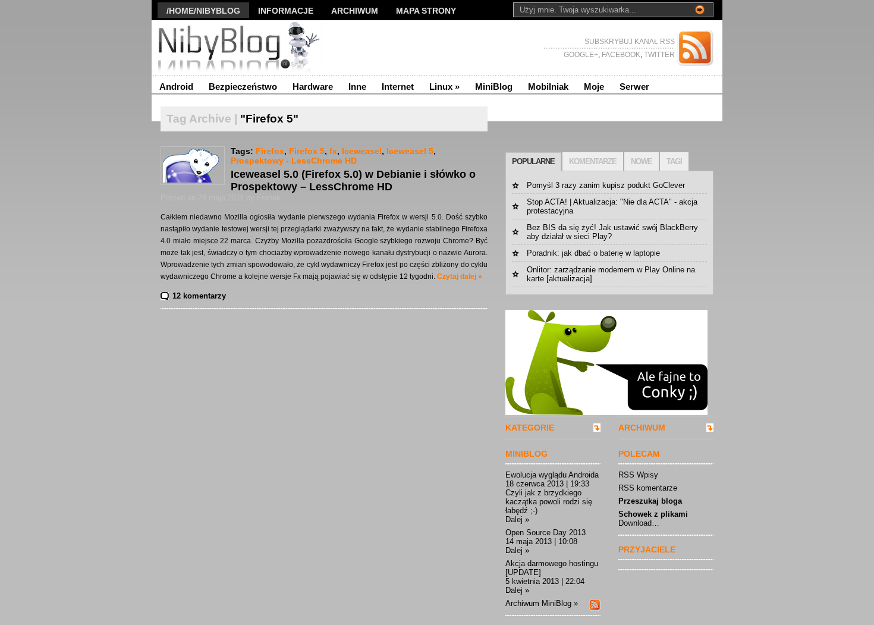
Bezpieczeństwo (243, 86)
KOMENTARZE (593, 161)
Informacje (285, 10)
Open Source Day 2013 (545, 532)
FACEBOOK (620, 55)
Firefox (270, 151)
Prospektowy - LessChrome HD (294, 160)
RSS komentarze (647, 487)
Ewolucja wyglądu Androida (552, 474)
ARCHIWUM (641, 427)
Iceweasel (362, 151)
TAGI (674, 161)
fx (333, 151)
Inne (357, 86)
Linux (444, 86)
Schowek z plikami (653, 514)
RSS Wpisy (638, 474)
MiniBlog (494, 86)
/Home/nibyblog (203, 10)
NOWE (641, 161)
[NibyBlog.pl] (267, 47)
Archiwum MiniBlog (538, 603)
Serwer (634, 86)
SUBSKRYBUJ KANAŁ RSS (629, 41)
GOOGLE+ (581, 55)
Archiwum (354, 10)
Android (176, 86)
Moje (594, 86)
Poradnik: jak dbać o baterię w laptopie (593, 253)
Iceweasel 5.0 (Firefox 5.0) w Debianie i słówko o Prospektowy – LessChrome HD (353, 180)
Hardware (313, 86)
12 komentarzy (199, 295)
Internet (398, 86)
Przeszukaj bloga (650, 501)
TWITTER (658, 55)
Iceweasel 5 (409, 151)
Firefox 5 (307, 151)
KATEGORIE (529, 427)
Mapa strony (426, 10)
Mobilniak (548, 86)
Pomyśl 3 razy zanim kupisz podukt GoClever (606, 185)
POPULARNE (533, 161)
